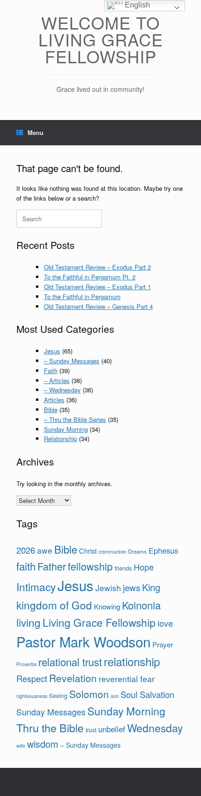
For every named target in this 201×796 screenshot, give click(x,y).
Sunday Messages (51, 712)
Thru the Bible (50, 728)
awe (44, 550)
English (136, 5)
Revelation (73, 678)
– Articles (57, 380)
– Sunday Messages (72, 360)
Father (51, 566)
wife (20, 745)
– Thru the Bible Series (75, 419)
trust (91, 730)
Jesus (52, 350)
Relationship (60, 438)
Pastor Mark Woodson (83, 641)
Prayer (162, 644)
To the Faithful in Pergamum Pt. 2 (90, 276)
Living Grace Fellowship (99, 622)
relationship (132, 661)
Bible (50, 409)
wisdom (42, 744)
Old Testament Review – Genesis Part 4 (98, 306)
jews (131, 587)
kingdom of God (54, 604)
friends (123, 568)
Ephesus (163, 550)
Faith (50, 370)
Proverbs (26, 664)
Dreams (137, 551)
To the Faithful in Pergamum (82, 296)
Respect (31, 678)
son (115, 695)
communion (112, 551)
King (151, 587)
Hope (144, 567)
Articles (54, 399)
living (28, 622)
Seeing (58, 695)
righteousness (31, 695)
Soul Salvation (147, 694)
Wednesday (155, 727)
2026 (25, 549)
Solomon (89, 694)
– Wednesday (62, 389)
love (165, 623)
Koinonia (141, 605)
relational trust (70, 661)
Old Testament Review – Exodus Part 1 (97, 286)
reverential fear (127, 678)
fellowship (90, 566)
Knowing (107, 606)
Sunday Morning (66, 429)
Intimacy (36, 586)
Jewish (108, 587)
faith (26, 565)
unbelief (111, 729)
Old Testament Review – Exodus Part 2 (97, 267)
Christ (88, 551)
